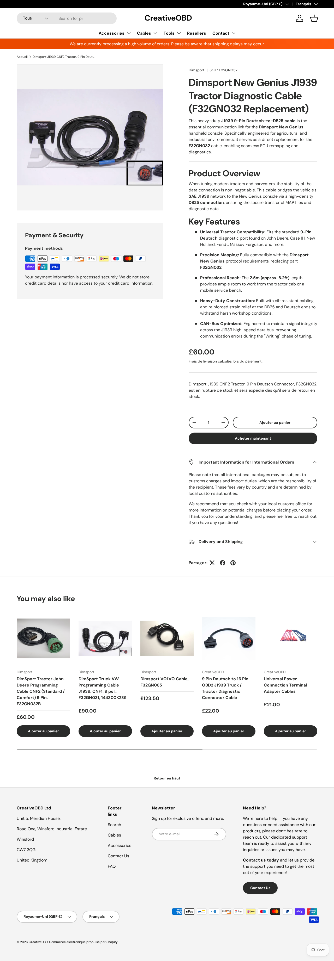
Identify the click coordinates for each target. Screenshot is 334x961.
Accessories (111, 33)
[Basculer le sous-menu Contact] (233, 33)
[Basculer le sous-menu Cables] (155, 33)
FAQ (112, 866)
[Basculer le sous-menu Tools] (179, 33)
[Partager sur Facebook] (222, 563)
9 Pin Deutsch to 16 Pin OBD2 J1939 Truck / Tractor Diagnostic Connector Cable (225, 688)
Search (114, 824)
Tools (169, 33)
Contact (220, 33)
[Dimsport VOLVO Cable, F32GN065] (167, 638)
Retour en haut (167, 778)
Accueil (22, 57)
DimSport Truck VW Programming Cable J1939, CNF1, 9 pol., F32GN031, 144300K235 (103, 688)
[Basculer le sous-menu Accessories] (129, 33)
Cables (144, 33)
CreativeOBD (38, 942)
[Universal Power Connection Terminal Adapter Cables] (290, 638)
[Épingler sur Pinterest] (233, 563)
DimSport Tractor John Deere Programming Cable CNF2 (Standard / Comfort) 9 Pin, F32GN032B (41, 691)
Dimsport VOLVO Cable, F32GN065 (164, 682)
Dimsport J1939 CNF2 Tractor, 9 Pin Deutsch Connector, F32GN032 (64, 57)
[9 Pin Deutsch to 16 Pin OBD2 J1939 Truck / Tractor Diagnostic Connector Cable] (228, 638)
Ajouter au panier (274, 422)
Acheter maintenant (253, 438)
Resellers (196, 33)
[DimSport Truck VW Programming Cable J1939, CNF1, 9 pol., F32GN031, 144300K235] (105, 638)
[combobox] (67, 18)
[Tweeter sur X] (212, 563)
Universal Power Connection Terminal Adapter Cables (285, 685)
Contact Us (118, 856)
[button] (314, 18)
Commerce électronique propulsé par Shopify (83, 942)
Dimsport (197, 70)
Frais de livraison (203, 361)
